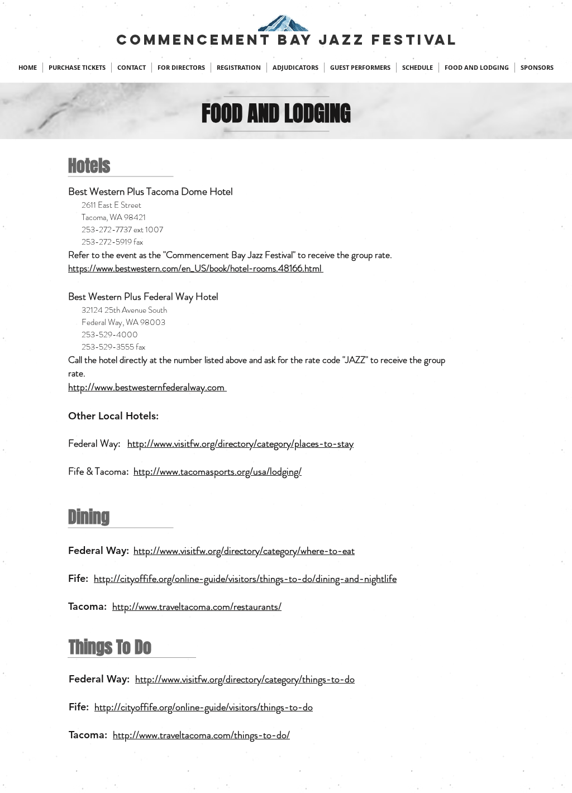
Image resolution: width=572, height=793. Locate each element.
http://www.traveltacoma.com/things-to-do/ (201, 735)
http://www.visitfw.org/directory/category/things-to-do (245, 679)
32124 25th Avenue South (117, 310)
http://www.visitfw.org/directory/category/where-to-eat (244, 550)
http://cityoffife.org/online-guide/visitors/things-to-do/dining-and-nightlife (245, 578)
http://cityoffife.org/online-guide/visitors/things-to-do (203, 707)
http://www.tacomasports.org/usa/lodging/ (218, 471)
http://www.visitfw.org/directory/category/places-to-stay (240, 443)
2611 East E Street (104, 205)
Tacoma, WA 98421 (107, 217)
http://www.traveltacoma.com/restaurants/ (197, 606)
